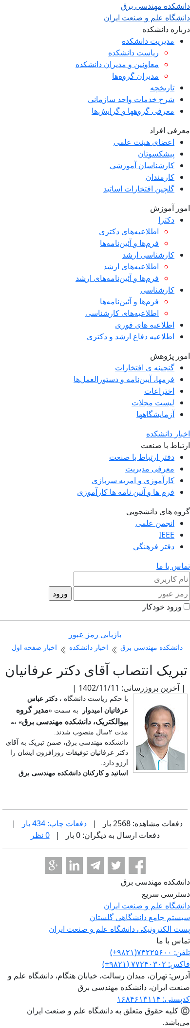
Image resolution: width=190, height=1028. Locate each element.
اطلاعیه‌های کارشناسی (122, 313)
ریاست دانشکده (133, 52)
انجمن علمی (154, 523)
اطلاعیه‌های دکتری (129, 231)
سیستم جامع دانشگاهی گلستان (140, 917)
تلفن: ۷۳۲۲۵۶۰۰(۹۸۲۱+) (150, 952)
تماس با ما (173, 565)
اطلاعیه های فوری (144, 324)
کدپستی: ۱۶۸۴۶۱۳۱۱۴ (153, 998)
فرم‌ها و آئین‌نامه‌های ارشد (117, 278)
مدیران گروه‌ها (135, 75)
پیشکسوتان (156, 153)
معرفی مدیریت (149, 468)
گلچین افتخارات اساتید (138, 188)
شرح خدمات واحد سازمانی (131, 99)
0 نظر (40, 835)
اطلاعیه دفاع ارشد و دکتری (130, 336)
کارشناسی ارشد (148, 254)
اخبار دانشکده (168, 433)
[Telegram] (95, 865)
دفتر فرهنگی (153, 546)
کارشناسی (157, 289)
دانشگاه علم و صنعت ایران (147, 905)
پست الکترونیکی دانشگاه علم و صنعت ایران (119, 928)
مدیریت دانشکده (148, 40)
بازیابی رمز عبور (95, 634)
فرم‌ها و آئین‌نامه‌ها (129, 243)
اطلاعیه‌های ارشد (131, 266)
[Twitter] (116, 865)
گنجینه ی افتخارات (144, 367)
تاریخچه (162, 87)
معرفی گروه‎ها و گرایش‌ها (133, 110)
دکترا (166, 219)
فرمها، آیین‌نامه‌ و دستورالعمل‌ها (124, 379)
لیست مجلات (153, 402)
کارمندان (160, 177)
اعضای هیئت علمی (144, 142)
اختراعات (159, 390)
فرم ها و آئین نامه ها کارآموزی (125, 492)
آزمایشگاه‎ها (155, 414)
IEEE (166, 534)
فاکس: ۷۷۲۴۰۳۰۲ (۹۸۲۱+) (146, 963)
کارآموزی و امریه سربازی (133, 480)
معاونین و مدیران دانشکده (117, 64)
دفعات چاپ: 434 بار (54, 823)
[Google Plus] (53, 865)
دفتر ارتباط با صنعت (141, 457)
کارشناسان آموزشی (142, 165)
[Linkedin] (74, 865)
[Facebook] (137, 865)
